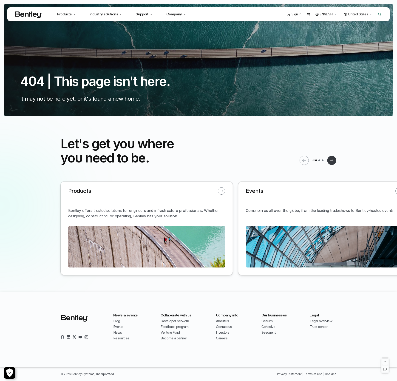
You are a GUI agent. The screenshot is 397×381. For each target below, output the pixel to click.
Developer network (175, 321)
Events (118, 327)
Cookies (330, 374)
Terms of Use (313, 374)
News (117, 332)
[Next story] (331, 160)
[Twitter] (74, 337)
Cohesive (268, 327)
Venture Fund (170, 332)
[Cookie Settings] (9, 373)
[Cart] (308, 14)
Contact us (224, 327)
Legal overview (321, 321)
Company (174, 14)
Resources (121, 338)
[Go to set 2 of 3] (319, 160)
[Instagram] (86, 337)
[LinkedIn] (68, 337)
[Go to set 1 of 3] (314, 160)
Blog (116, 321)
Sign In (296, 14)
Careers (222, 338)
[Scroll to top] (385, 361)
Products (64, 14)
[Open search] (379, 14)
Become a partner (174, 338)
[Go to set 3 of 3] (322, 160)
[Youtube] (80, 337)
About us (222, 321)
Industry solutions (104, 14)
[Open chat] (385, 369)
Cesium (266, 321)
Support (142, 14)
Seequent (268, 332)
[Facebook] (62, 337)
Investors (223, 332)
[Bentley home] (28, 14)
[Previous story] (304, 160)
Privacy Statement (289, 374)
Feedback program (174, 327)
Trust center (318, 327)
